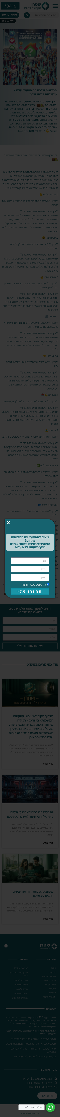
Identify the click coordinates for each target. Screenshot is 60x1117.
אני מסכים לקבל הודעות (34, 584)
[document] (30, 558)
